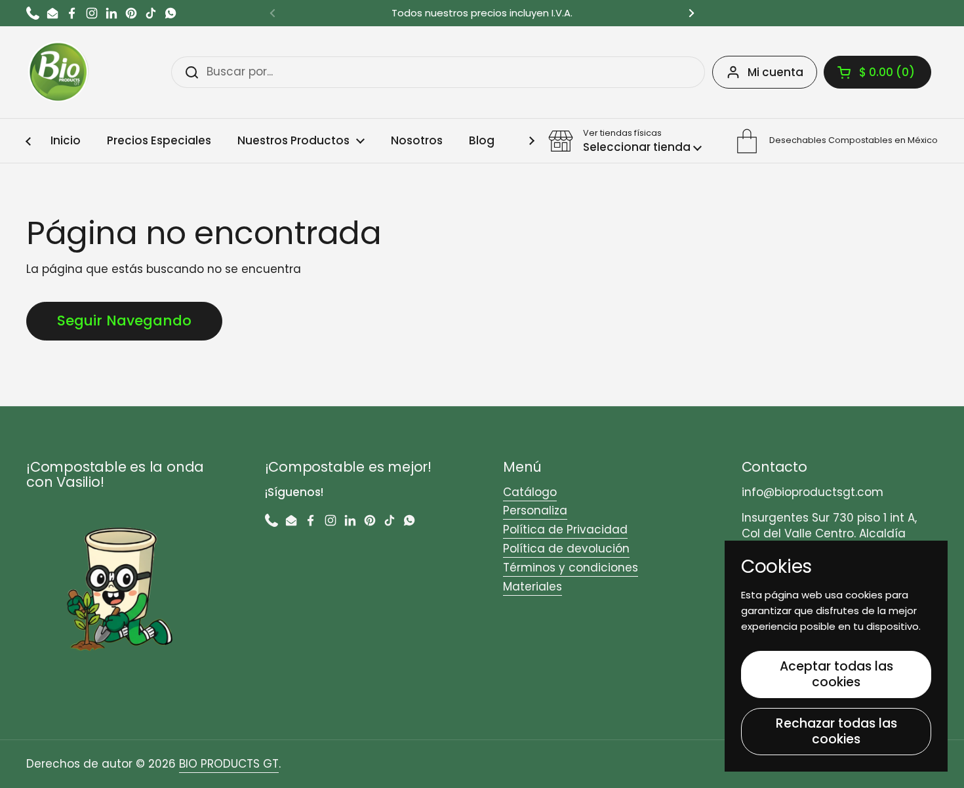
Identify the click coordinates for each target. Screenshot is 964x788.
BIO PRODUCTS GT (229, 764)
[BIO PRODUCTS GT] (59, 72)
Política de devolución (566, 548)
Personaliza (535, 510)
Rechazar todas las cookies (836, 731)
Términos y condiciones (570, 567)
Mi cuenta (775, 72)
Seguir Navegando (124, 320)
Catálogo (530, 492)
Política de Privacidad (565, 529)
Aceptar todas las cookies (836, 674)
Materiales (532, 586)
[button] (877, 72)
